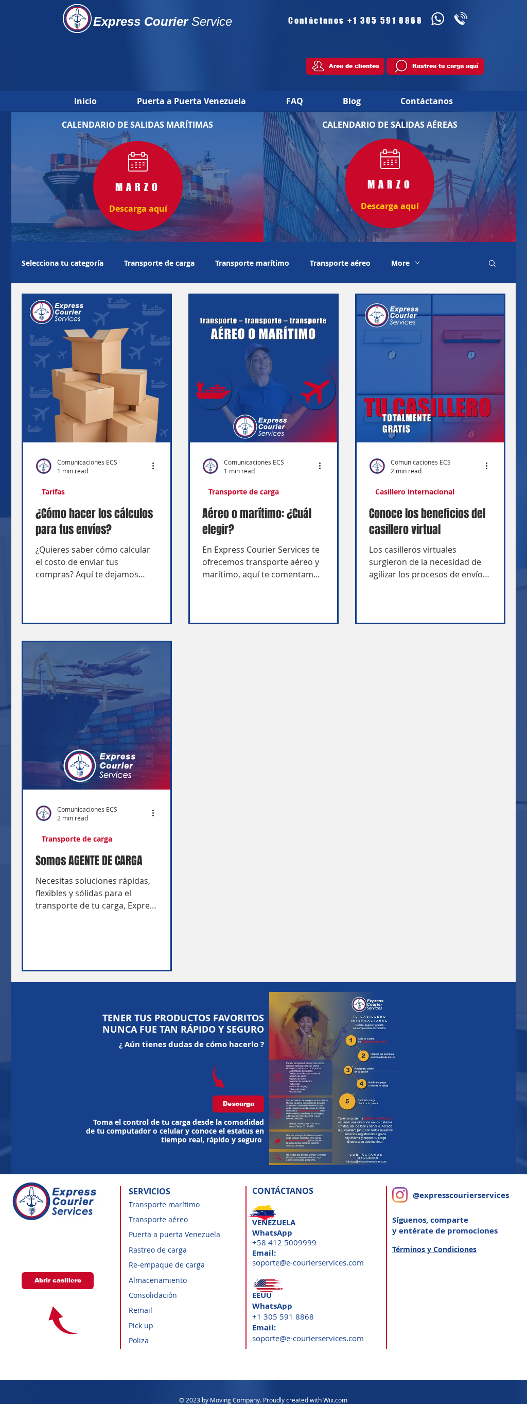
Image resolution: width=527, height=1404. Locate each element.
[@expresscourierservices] (400, 1195)
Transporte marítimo (252, 263)
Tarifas (53, 491)
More (400, 263)
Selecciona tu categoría (62, 263)
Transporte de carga (159, 263)
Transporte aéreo (340, 263)
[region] (138, 184)
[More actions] (156, 466)
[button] (492, 264)
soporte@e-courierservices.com (308, 1262)
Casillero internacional (414, 491)
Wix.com (335, 1400)
